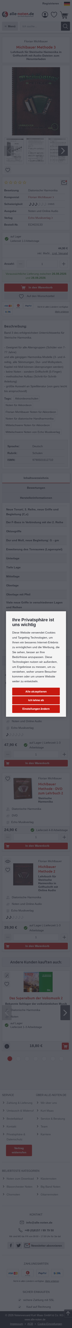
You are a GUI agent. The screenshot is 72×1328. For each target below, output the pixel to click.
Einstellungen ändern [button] (36, 708)
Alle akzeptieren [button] (36, 691)
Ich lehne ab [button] (36, 700)
